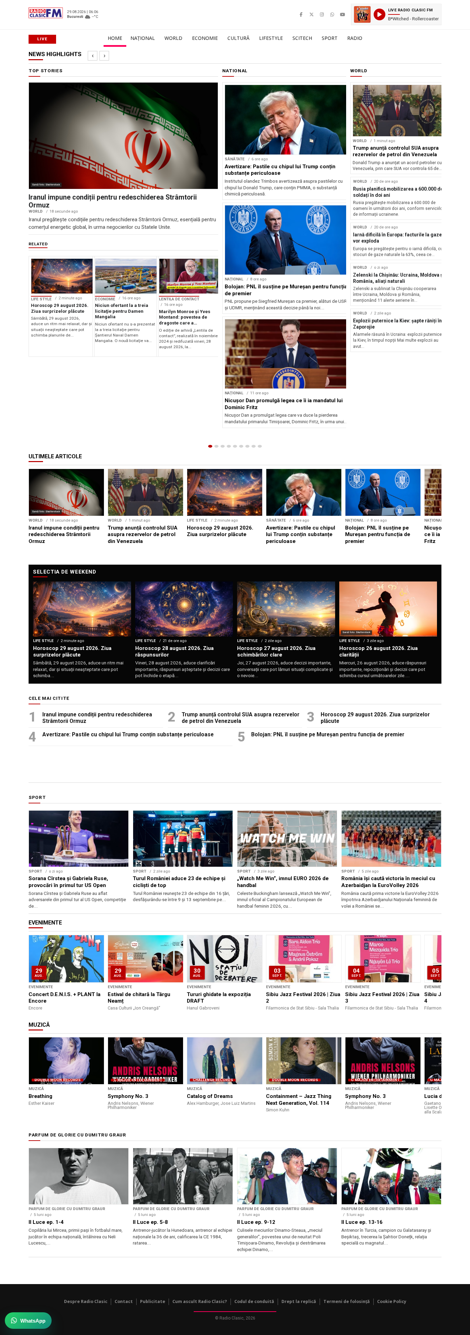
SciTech (302, 38)
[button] (396, 14)
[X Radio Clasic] (311, 14)
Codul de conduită (254, 1301)
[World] (223, 446)
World (173, 38)
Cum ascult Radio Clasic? (199, 1301)
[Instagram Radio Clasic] (321, 14)
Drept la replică (298, 1301)
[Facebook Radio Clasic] (301, 14)
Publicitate (152, 1301)
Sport (330, 38)
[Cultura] (235, 446)
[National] (216, 446)
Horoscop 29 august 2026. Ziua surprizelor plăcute (375, 718)
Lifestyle (271, 38)
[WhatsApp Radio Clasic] (332, 14)
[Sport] (254, 446)
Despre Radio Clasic (85, 1301)
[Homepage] (210, 446)
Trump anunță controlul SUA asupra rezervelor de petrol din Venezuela (240, 718)
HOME (115, 38)
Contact (124, 1301)
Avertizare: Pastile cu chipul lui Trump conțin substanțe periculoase (128, 734)
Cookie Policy (391, 1301)
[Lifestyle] (241, 446)
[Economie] (229, 446)
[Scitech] (247, 446)
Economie (205, 38)
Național (142, 38)
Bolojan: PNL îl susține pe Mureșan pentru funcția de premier (327, 734)
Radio (354, 38)
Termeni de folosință (346, 1301)
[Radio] (260, 446)
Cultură (238, 38)
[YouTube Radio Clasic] (342, 14)
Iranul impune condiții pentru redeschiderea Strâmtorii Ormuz (97, 718)
